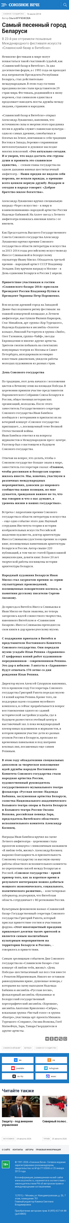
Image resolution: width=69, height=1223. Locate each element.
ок (53, 1059)
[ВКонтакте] (47, 1039)
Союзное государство (13, 14)
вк (20, 1059)
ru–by (20, 1076)
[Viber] (61, 1039)
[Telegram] (56, 1039)
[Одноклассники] (52, 1039)
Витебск (28, 1048)
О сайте (6, 1150)
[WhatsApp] (65, 1039)
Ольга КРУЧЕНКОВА (19, 18)
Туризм (46, 1139)
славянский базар (11, 1048)
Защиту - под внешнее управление (17, 1123)
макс (53, 1076)
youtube (20, 1068)
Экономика (8, 1139)
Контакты (18, 1150)
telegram (53, 1068)
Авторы (29, 1150)
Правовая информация (48, 1150)
